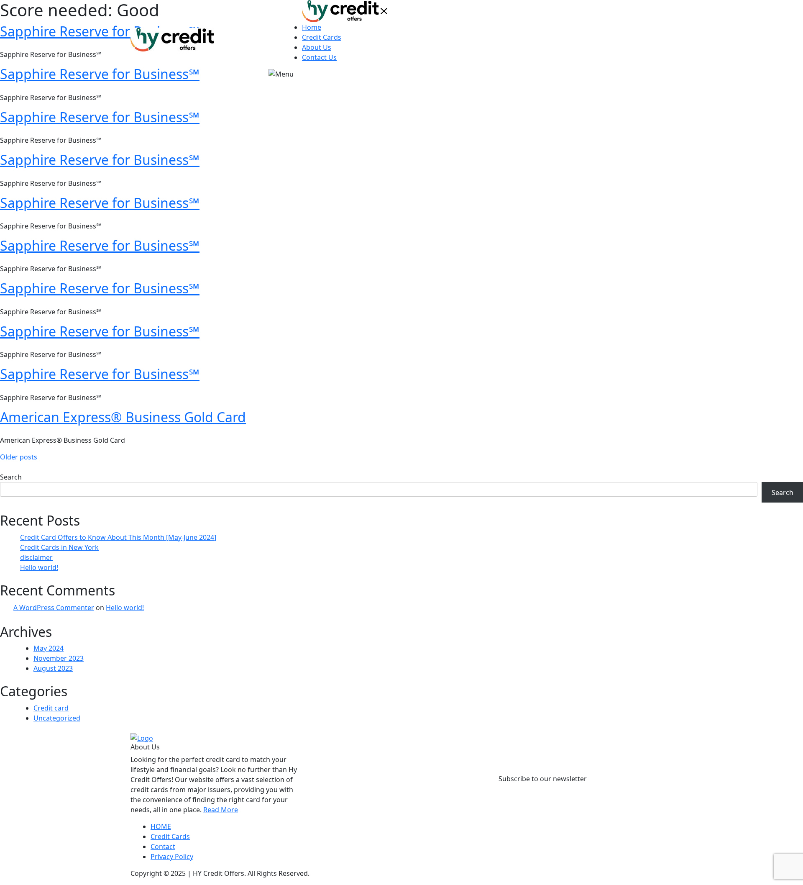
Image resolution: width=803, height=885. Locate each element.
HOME (161, 826)
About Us (316, 47)
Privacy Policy (172, 856)
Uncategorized (56, 718)
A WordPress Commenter (53, 607)
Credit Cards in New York (59, 547)
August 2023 (53, 668)
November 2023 (58, 658)
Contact (163, 846)
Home (311, 27)
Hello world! (39, 567)
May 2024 (48, 648)
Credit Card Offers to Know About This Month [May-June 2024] (118, 537)
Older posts (18, 457)
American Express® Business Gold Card (123, 417)
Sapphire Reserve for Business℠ (99, 117)
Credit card (51, 708)
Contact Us (319, 57)
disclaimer (36, 557)
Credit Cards (321, 37)
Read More (220, 809)
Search (11, 477)
